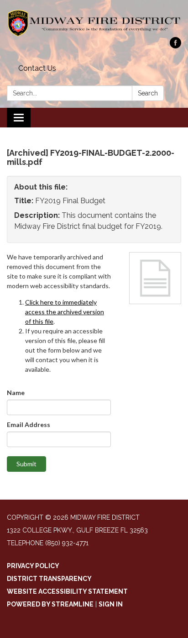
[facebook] (175, 46)
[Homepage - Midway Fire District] (94, 23)
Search (148, 93)
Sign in (111, 604)
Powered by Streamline (50, 604)
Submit (26, 464)
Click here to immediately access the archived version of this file (64, 311)
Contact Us (37, 68)
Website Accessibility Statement (67, 591)
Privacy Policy (33, 565)
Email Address (28, 424)
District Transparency (49, 578)
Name (16, 392)
